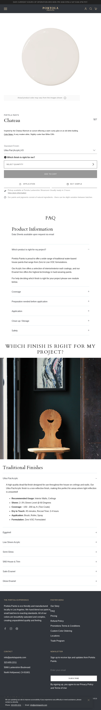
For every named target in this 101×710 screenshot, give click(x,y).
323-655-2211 (16, 705)
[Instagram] (11, 628)
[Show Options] (66, 29)
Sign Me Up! (46, 67)
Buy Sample (76, 184)
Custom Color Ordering (61, 631)
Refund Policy (57, 621)
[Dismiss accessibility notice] (89, 700)
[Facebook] (5, 628)
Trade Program (57, 641)
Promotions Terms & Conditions (65, 626)
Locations (55, 636)
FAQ (52, 611)
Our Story (54, 606)
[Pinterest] (17, 628)
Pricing (53, 616)
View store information (17, 193)
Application (29, 184)
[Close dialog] (95, 6)
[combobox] (45, 29)
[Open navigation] (5, 9)
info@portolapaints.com (38, 705)
